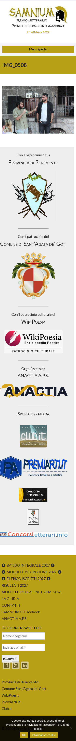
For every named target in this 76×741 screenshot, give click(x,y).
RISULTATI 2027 (15, 585)
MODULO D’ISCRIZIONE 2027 (31, 572)
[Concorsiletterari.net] (33, 502)
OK (24, 735)
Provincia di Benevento (20, 682)
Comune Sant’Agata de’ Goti (24, 688)
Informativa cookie (44, 735)
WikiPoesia (10, 695)
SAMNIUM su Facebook (21, 612)
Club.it (7, 708)
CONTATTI (11, 605)
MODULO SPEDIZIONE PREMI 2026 (31, 592)
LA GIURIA (10, 598)
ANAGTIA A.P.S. (14, 618)
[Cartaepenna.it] (33, 526)
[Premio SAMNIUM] (38, 12)
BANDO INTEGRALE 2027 (28, 565)
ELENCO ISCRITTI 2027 (26, 578)
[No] (71, 728)
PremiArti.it (11, 702)
